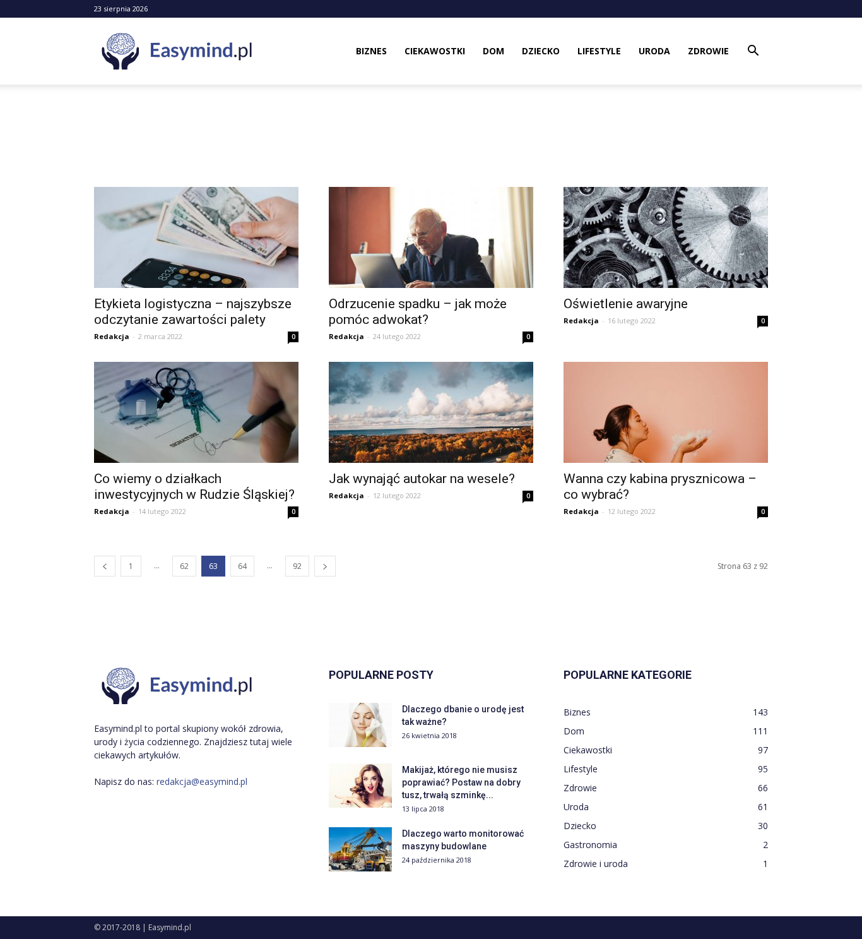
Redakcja (111, 336)
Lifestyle (599, 51)
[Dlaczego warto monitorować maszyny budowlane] (360, 849)
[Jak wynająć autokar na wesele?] (431, 412)
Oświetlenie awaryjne (626, 303)
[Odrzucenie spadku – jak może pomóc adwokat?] (431, 237)
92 (297, 566)
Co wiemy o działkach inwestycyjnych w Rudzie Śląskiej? (194, 486)
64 (242, 566)
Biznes (371, 51)
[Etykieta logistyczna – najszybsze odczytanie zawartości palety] (196, 237)
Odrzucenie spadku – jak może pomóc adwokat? (418, 311)
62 (184, 566)
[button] (753, 52)
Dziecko (541, 51)
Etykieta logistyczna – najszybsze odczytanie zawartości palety (193, 311)
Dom (493, 51)
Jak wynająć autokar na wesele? (422, 478)
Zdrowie (708, 51)
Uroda (654, 51)
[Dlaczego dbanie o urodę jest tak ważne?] (360, 725)
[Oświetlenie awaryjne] (666, 237)
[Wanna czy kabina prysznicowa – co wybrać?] (666, 412)
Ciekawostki (434, 51)
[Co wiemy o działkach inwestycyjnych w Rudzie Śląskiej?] (196, 412)
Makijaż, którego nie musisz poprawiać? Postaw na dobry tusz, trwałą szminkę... (461, 782)
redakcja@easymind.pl (201, 781)
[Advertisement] (431, 128)
